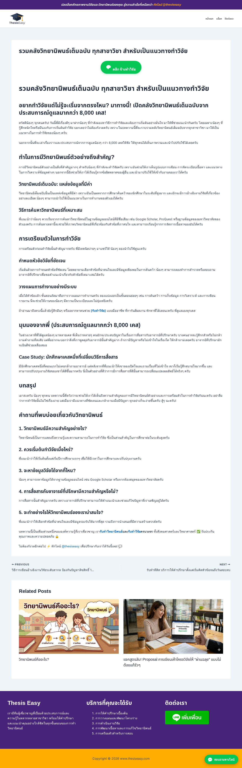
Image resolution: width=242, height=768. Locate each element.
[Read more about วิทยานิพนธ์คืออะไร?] (69, 626)
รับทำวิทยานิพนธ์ (111, 531)
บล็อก (219, 19)
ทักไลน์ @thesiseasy (167, 4)
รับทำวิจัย (134, 531)
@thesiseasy (71, 546)
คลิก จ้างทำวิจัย (124, 69)
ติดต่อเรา (229, 19)
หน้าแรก (209, 19)
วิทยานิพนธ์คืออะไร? (34, 659)
